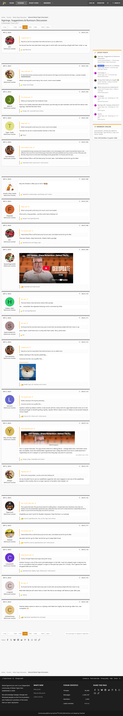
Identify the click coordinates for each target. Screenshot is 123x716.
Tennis (100, 114)
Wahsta (86, 703)
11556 (25, 27)
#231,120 (85, 602)
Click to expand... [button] (54, 445)
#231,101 (85, 32)
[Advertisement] (36, 12)
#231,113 (85, 391)
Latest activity (38, 697)
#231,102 (85, 66)
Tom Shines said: (25, 97)
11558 (35, 27)
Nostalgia (101, 96)
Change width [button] (19, 678)
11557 (30, 27)
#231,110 (85, 294)
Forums (21, 3)
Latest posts (102, 52)
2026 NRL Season (102, 69)
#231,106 (85, 179)
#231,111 (85, 318)
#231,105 (85, 142)
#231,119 (85, 578)
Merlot (96, 134)
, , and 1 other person (35, 163)
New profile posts (39, 693)
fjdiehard (114, 131)
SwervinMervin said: (26, 147)
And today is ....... (103, 73)
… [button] (11, 27)
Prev (5, 27)
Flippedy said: (25, 471)
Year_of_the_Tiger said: (27, 503)
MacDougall (6, 23)
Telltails (101, 134)
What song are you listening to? (108, 87)
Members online (104, 127)
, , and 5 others (34, 459)
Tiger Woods (107, 132)
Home (11, 3)
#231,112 (85, 342)
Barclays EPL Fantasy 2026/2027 (108, 105)
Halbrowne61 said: (26, 555)
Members (47, 3)
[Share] (79, 32)
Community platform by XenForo (55, 713)
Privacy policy (104, 678)
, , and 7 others (37, 194)
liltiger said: (24, 123)
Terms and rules (94, 678)
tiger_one (115, 132)
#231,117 (85, 525)
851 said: (23, 299)
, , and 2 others (33, 111)
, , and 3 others (35, 384)
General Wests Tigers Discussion (107, 62)
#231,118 (85, 549)
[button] (25, 3)
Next (47, 27)
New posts (37, 689)
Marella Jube (107, 131)
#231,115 (85, 466)
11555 (20, 27)
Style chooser (8, 678)
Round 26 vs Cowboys (108, 66)
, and (35, 617)
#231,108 (85, 225)
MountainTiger (98, 132)
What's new (33, 3)
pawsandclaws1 (98, 131)
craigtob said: (25, 38)
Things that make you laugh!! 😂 (108, 80)
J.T (111, 132)
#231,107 (85, 201)
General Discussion (103, 76)
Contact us (86, 678)
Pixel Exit (82, 713)
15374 (42, 27)
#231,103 (85, 92)
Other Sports (101, 110)
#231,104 (85, 118)
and (28, 85)
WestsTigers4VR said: (27, 428)
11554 (15, 27)
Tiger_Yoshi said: (25, 71)
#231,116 (85, 498)
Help (111, 678)
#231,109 (85, 249)
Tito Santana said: (26, 231)
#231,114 (85, 423)
